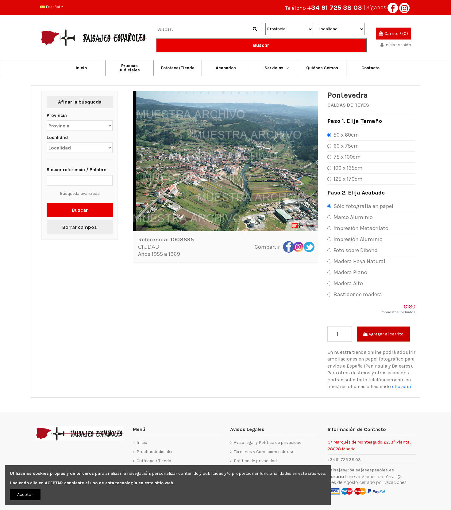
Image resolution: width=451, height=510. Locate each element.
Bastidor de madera (357, 294)
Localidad (57, 137)
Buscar (261, 45)
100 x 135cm (348, 167)
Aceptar (25, 494)
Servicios (273, 67)
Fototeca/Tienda (178, 67)
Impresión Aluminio (358, 239)
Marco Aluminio (353, 217)
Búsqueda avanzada (80, 193)
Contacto (370, 67)
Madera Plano (350, 272)
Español (53, 7)
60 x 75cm (346, 145)
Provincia (57, 115)
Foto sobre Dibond (355, 250)
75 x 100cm (347, 156)
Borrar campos (79, 227)
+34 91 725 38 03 (334, 8)
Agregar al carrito (385, 334)
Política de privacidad (255, 460)
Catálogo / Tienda (154, 460)
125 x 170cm (348, 179)
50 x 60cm (346, 134)
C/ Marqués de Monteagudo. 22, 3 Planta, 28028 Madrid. (369, 445)
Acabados (226, 67)
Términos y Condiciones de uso (264, 451)
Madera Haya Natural (359, 261)
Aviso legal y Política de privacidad (268, 442)
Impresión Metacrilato (360, 228)
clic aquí (401, 386)
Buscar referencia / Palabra (76, 169)
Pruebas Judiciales (129, 68)
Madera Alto (348, 283)
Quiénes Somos (322, 67)
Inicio (81, 67)
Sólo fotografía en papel (363, 206)
